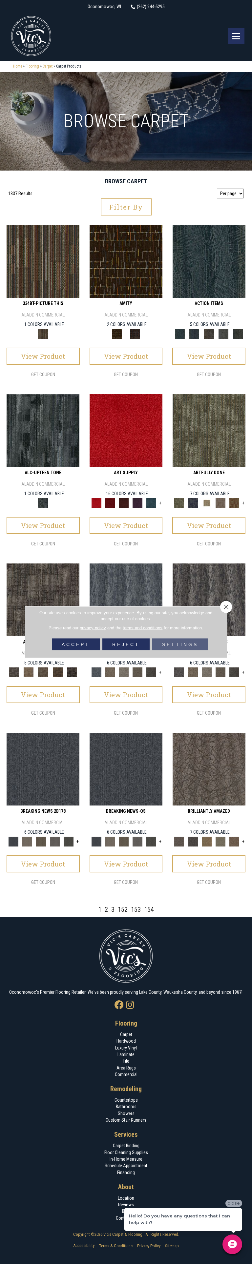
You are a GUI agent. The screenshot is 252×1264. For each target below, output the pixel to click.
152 (123, 909)
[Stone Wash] (151, 502)
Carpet (47, 66)
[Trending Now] (27, 841)
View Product (43, 356)
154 (149, 909)
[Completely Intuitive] (207, 841)
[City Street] (238, 333)
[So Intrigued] (209, 768)
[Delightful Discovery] (209, 430)
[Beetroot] (124, 502)
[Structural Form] (72, 671)
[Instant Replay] (55, 841)
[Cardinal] (126, 430)
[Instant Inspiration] (234, 841)
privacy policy (93, 627)
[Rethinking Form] (58, 671)
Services (126, 1134)
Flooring (32, 66)
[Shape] (126, 599)
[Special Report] (41, 841)
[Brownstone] (208, 333)
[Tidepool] (209, 260)
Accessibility (83, 1245)
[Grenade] (110, 671)
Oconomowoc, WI (104, 6)
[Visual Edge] (43, 599)
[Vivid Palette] (234, 502)
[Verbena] (137, 502)
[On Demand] (68, 841)
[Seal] (151, 671)
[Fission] (137, 671)
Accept (76, 644)
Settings (180, 644)
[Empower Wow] (220, 841)
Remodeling (126, 1089)
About (126, 1187)
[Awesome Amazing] (220, 502)
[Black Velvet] (135, 333)
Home (17, 66)
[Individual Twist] (43, 671)
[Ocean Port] (194, 333)
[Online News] (43, 768)
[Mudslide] (43, 260)
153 (136, 909)
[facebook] (119, 1005)
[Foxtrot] (43, 430)
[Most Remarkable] (193, 502)
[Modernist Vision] (207, 502)
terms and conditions (142, 627)
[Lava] (124, 671)
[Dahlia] (110, 502)
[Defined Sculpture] (28, 671)
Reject (126, 644)
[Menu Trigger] (236, 36)
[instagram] (130, 1005)
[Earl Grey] (223, 333)
